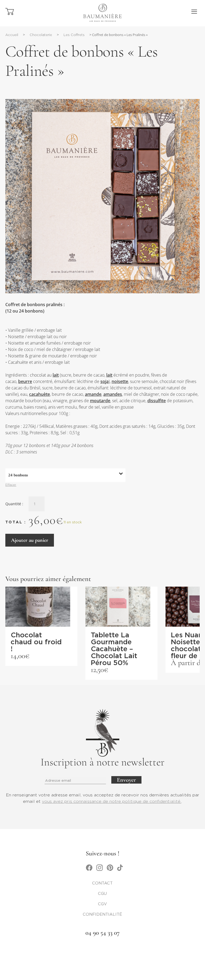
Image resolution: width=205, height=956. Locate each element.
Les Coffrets (74, 35)
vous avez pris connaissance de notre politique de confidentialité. (111, 802)
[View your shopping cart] (9, 13)
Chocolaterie (41, 35)
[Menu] (194, 12)
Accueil (11, 35)
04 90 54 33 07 (102, 933)
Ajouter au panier (29, 540)
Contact (102, 883)
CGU (102, 893)
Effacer (10, 485)
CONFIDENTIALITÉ (102, 914)
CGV (102, 904)
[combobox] (65, 475)
